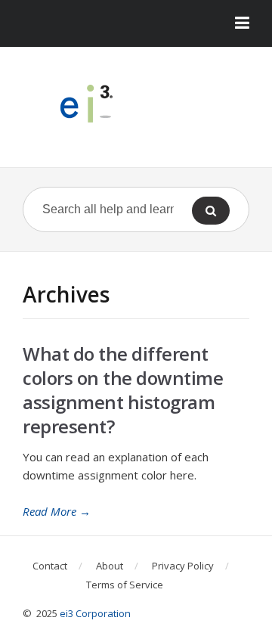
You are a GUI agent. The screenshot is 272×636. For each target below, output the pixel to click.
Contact (49, 565)
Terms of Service (124, 584)
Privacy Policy (183, 565)
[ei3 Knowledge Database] (136, 104)
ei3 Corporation (95, 613)
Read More (57, 511)
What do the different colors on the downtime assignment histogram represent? (123, 390)
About (109, 565)
